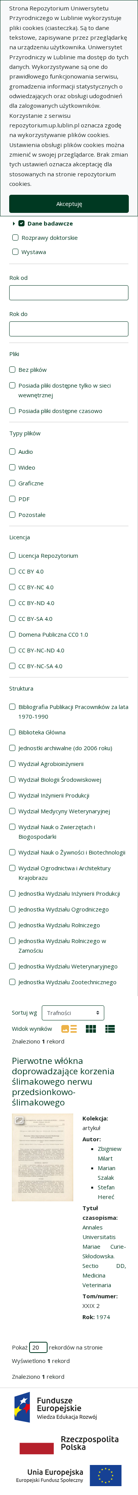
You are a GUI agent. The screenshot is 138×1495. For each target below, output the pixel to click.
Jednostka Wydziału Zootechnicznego (67, 982)
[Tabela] (110, 1028)
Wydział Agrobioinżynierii (51, 764)
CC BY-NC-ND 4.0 (41, 650)
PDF (24, 499)
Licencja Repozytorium (48, 555)
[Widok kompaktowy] (91, 1028)
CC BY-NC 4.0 (36, 587)
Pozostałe (32, 514)
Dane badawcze (50, 223)
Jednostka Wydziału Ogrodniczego (63, 909)
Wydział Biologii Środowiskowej (59, 779)
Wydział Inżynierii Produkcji (53, 795)
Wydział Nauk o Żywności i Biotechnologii (71, 852)
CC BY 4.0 (31, 571)
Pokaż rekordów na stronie (57, 1347)
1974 (103, 1317)
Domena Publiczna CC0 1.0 (53, 634)
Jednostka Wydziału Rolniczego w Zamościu (62, 945)
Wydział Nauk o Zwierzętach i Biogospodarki (56, 831)
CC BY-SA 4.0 (35, 618)
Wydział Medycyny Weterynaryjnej (64, 811)
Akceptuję (69, 203)
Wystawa (33, 252)
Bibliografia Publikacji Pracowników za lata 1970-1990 (73, 711)
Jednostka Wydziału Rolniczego (59, 925)
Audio (25, 451)
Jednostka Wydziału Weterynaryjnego (68, 966)
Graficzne (31, 483)
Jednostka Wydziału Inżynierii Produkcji (69, 893)
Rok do (18, 314)
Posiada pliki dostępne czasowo (60, 411)
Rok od (18, 277)
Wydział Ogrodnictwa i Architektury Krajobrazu (64, 872)
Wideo (26, 467)
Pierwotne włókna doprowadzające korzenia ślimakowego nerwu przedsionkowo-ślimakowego (63, 1081)
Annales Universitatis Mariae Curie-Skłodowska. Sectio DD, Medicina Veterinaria (104, 1256)
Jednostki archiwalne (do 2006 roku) (65, 748)
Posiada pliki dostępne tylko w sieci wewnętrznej (64, 390)
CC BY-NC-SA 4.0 (40, 666)
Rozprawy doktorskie (49, 237)
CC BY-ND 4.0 (36, 603)
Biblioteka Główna (42, 732)
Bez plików (32, 369)
